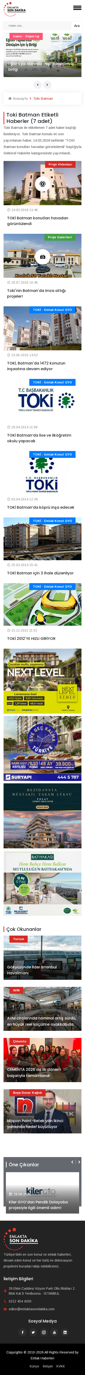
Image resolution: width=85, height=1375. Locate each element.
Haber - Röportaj (26, 36)
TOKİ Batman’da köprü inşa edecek (40, 507)
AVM (16, 990)
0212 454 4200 (20, 1301)
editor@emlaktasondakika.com (32, 1309)
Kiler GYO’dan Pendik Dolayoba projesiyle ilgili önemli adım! (38, 1204)
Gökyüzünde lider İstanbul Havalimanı (32, 970)
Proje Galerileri (60, 237)
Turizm (18, 939)
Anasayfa (20, 98)
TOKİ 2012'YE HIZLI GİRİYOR (31, 638)
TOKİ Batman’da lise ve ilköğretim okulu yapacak (39, 438)
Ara (77, 26)
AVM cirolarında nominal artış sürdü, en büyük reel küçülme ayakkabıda (41, 1021)
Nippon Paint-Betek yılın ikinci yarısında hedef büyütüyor (35, 1124)
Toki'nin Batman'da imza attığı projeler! (36, 293)
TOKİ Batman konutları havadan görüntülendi (37, 220)
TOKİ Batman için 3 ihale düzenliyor (40, 573)
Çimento (19, 1041)
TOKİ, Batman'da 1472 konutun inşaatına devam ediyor (36, 366)
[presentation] (38, 85)
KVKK (60, 1366)
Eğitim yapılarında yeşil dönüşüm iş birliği (41, 66)
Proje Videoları (60, 164)
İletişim (48, 1366)
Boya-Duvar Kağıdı (27, 1092)
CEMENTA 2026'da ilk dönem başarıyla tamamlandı (34, 1072)
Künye (34, 1366)
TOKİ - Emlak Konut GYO (52, 310)
